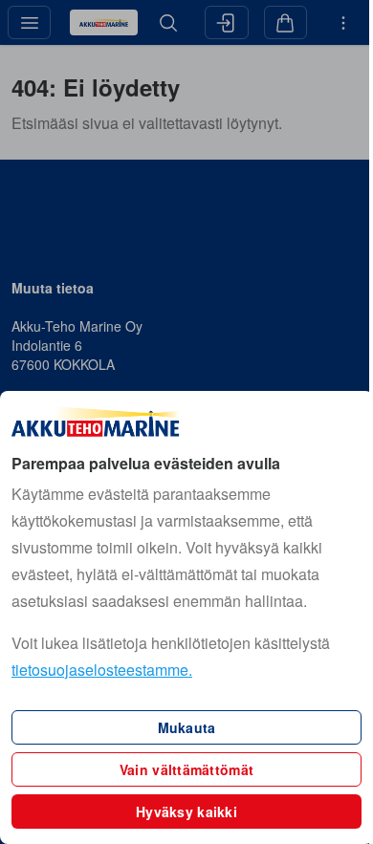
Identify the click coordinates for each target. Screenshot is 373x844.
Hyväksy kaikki (186, 811)
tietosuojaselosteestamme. (101, 670)
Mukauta (187, 727)
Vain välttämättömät (186, 769)
